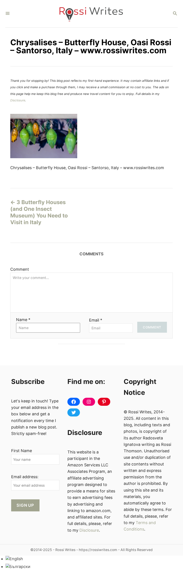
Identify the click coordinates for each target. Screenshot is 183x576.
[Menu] (7, 13)
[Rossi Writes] (91, 13)
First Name (21, 450)
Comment (19, 269)
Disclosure (17, 100)
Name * (23, 319)
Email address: (24, 476)
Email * (95, 320)
